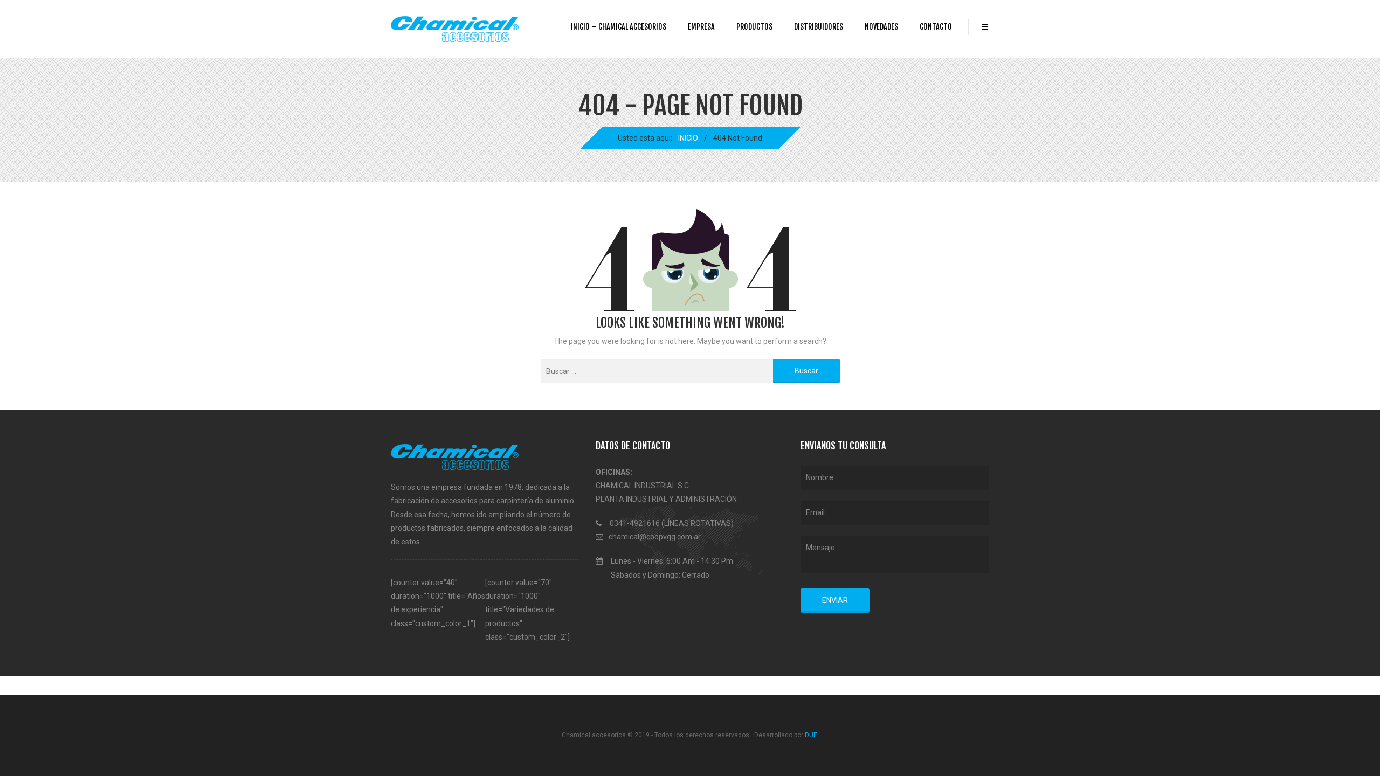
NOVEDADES (881, 26)
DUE (811, 735)
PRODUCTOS (754, 26)
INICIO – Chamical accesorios (618, 26)
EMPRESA (701, 26)
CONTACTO (936, 26)
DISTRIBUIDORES (818, 26)
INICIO (688, 138)
